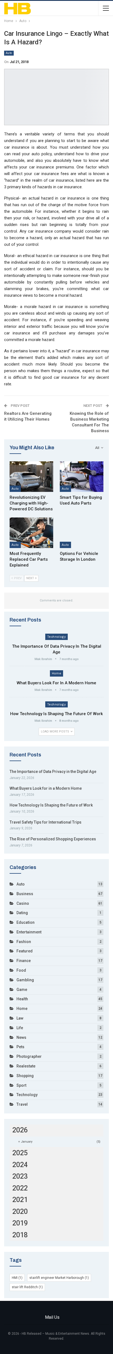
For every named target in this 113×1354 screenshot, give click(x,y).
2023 (20, 1176)
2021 (20, 1200)
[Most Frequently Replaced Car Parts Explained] (31, 532)
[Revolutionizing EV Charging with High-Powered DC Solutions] (31, 476)
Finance (23, 960)
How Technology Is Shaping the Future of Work (56, 713)
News (21, 1037)
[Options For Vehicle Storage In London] (81, 532)
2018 (20, 1235)
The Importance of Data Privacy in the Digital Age (53, 771)
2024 (20, 1165)
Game (21, 989)
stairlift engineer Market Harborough (59, 1278)
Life (19, 1028)
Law (19, 1018)
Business (24, 894)
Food (21, 970)
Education (25, 922)
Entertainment (28, 932)
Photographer (29, 1056)
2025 (20, 1153)
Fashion (23, 941)
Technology (56, 636)
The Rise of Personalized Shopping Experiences (53, 839)
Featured (24, 951)
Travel (22, 1104)
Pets (20, 1047)
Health (22, 999)
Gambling (25, 980)
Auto (9, 53)
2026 (20, 1130)
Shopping (25, 1076)
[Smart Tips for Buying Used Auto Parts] (81, 476)
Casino (22, 903)
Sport (21, 1085)
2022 (20, 1188)
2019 (20, 1223)
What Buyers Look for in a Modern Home (56, 682)
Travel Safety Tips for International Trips (45, 822)
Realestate (25, 1066)
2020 (20, 1212)
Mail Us (52, 1317)
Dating (22, 913)
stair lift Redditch (27, 1287)
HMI (17, 1278)
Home (56, 673)
